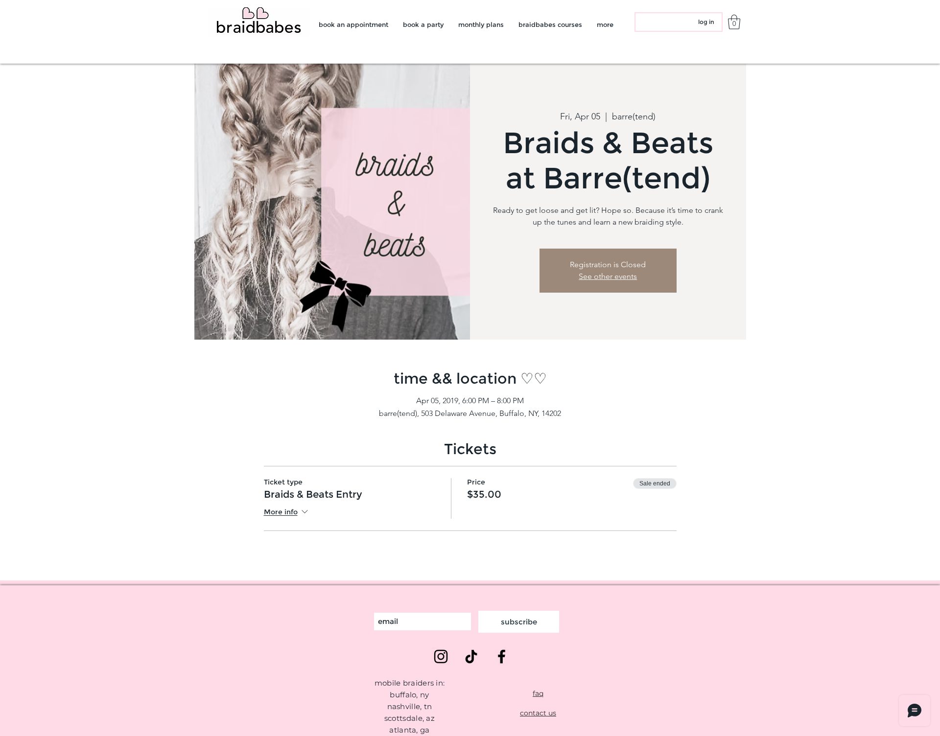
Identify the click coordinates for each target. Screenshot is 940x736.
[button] (734, 22)
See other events (608, 276)
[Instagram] (441, 656)
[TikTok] (471, 656)
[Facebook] (502, 656)
